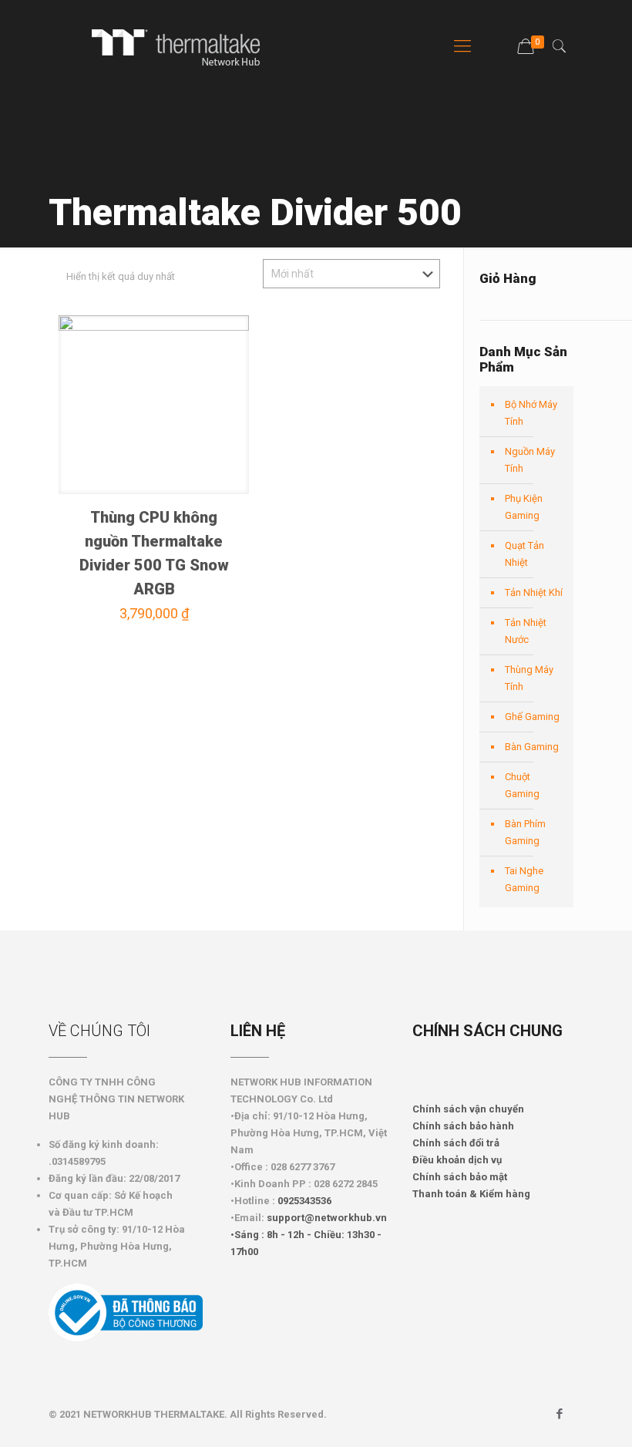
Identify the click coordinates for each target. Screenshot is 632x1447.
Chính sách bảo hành (463, 1126)
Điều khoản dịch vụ (457, 1160)
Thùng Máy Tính (529, 678)
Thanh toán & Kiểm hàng (471, 1194)
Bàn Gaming (532, 746)
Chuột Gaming (522, 785)
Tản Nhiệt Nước (525, 631)
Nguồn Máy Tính (530, 460)
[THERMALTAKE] (183, 46)
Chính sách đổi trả (455, 1143)
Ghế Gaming (532, 716)
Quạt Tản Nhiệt (524, 554)
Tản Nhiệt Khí (534, 592)
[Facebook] (560, 1414)
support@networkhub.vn (327, 1217)
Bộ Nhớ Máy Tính (531, 413)
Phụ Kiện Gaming (524, 507)
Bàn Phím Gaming (525, 832)
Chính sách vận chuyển (468, 1109)
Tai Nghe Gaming (524, 879)
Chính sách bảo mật (459, 1177)
